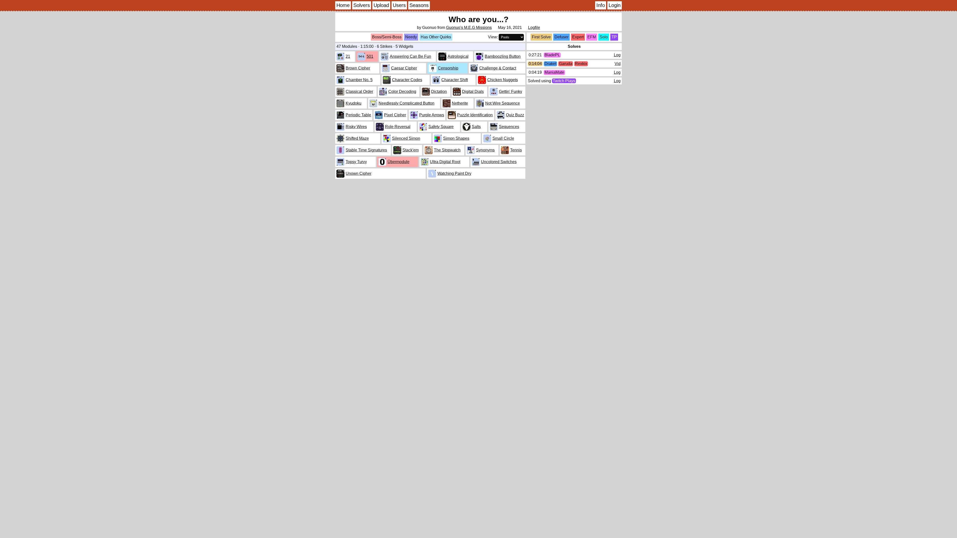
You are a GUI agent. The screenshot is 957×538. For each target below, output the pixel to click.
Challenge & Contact (497, 68)
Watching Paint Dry (454, 173)
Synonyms (485, 150)
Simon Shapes (456, 138)
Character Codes (407, 80)
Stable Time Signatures (366, 150)
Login (615, 5)
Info (600, 5)
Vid (618, 64)
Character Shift (454, 80)
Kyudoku (353, 103)
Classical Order (359, 91)
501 (370, 56)
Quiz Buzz (515, 115)
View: (493, 37)
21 (348, 56)
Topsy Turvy (356, 162)
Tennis (516, 150)
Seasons (419, 5)
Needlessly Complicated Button (406, 103)
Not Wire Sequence (502, 103)
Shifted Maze (357, 138)
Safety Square (441, 127)
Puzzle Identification (475, 115)
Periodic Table (358, 115)
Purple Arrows (431, 115)
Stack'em (410, 150)
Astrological (458, 56)
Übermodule (398, 162)
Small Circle (503, 138)
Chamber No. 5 (359, 80)
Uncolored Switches (499, 162)
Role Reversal (397, 127)
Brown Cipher (358, 68)
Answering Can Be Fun (410, 56)
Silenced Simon (406, 138)
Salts (476, 127)
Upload (381, 5)
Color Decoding (402, 91)
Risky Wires (356, 127)
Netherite (460, 103)
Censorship (448, 68)
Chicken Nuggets (502, 80)
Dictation (439, 91)
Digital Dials (473, 91)
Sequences (509, 127)
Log (617, 55)
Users (399, 5)
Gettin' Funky (510, 91)
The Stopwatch (447, 150)
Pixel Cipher (395, 115)
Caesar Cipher (404, 68)
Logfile (534, 27)
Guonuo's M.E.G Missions (469, 27)
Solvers (361, 5)
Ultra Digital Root (445, 162)
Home (343, 5)
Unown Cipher (358, 173)
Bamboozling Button (503, 56)
